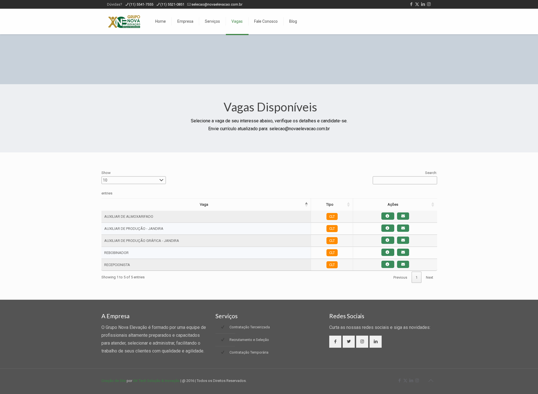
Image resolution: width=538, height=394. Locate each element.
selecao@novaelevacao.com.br (216, 4)
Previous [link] (400, 277)
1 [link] (417, 277)
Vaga (204, 204)
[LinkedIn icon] (423, 4)
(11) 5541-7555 (141, 4)
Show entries (106, 183)
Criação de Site (113, 381)
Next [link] (429, 277)
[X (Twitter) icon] (417, 4)
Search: (431, 173)
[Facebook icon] (411, 4)
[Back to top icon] (431, 380)
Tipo (329, 204)
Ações (393, 204)
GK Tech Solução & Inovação (156, 381)
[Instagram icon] (429, 4)
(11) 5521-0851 (172, 4)
